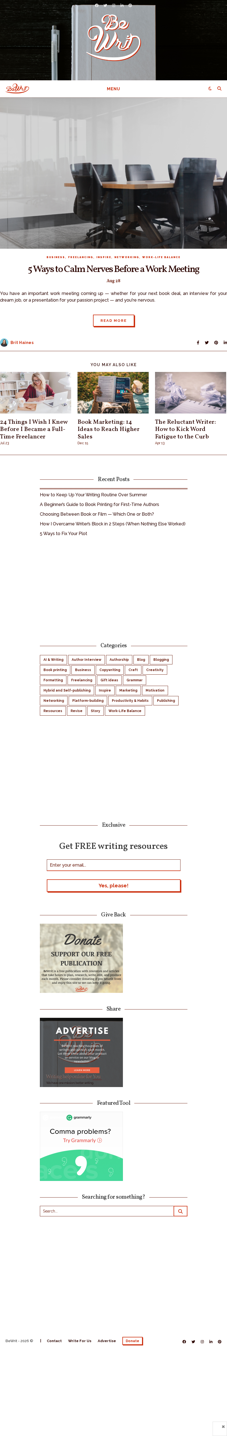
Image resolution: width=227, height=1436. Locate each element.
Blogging (161, 660)
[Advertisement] (113, 588)
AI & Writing (53, 660)
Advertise (107, 1341)
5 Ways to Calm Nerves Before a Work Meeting (113, 269)
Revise (76, 711)
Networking (126, 257)
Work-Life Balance (161, 257)
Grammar (135, 680)
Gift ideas (109, 680)
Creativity (155, 670)
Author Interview (86, 660)
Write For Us (79, 1341)
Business (56, 257)
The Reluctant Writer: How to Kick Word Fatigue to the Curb (185, 429)
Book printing (55, 670)
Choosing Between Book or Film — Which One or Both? (97, 514)
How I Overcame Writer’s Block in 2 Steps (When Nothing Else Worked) (112, 523)
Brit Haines (22, 342)
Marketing (128, 690)
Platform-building (88, 701)
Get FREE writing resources (113, 846)
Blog (141, 660)
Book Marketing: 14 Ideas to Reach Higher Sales (109, 429)
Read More (113, 320)
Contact (54, 1341)
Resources (52, 711)
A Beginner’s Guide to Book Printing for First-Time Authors (99, 504)
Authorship (119, 660)
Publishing (166, 701)
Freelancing (80, 257)
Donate (132, 1341)
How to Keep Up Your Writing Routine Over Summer (93, 494)
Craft (133, 670)
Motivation (155, 690)
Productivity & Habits (130, 701)
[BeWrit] (113, 37)
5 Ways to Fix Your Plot (63, 533)
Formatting (53, 680)
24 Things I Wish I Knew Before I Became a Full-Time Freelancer (34, 429)
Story (95, 711)
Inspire (103, 257)
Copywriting (109, 670)
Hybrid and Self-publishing (67, 690)
